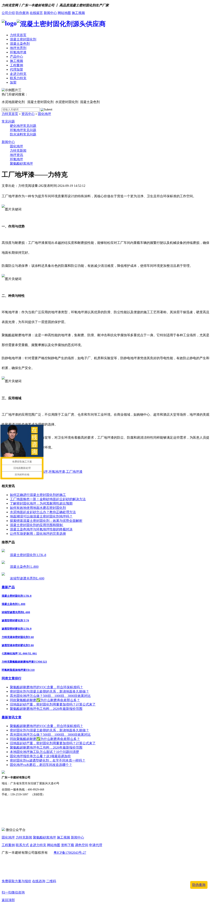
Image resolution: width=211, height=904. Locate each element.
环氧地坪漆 (18, 52)
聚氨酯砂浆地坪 (21, 163)
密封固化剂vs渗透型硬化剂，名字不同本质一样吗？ (47, 760)
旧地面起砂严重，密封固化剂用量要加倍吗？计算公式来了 (53, 704)
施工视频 (78, 13)
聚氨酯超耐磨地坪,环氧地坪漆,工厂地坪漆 (51, 471)
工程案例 (16, 65)
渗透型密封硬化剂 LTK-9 (17, 628)
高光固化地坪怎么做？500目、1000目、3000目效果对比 (50, 696)
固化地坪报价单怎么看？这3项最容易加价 (40, 756)
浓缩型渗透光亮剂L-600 (27, 578)
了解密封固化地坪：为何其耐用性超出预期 (41, 503)
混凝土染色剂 (20, 43)
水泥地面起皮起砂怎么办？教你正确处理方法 (43, 512)
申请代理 (95, 845)
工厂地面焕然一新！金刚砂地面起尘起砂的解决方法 (48, 499)
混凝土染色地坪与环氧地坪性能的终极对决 (41, 529)
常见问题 (8, 121)
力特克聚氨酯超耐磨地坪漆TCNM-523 (24, 661)
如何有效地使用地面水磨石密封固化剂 (38, 507)
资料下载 (67, 845)
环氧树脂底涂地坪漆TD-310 (18, 669)
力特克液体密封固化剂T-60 (18, 637)
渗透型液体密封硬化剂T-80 (18, 645)
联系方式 (22, 845)
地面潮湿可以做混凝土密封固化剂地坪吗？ (41, 516)
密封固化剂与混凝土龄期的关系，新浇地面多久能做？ (49, 691)
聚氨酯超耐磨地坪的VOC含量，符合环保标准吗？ (46, 687)
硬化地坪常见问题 (23, 125)
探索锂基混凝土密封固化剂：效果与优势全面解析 (46, 520)
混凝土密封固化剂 (23, 39)
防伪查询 (22, 13)
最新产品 (8, 587)
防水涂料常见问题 (23, 134)
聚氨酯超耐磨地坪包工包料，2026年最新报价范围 (46, 708)
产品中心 (16, 56)
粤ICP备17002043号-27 (70, 852)
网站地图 (64, 13)
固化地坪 (44, 114)
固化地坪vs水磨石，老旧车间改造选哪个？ (41, 764)
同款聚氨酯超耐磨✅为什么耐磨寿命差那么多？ (45, 700)
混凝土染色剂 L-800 (24, 566)
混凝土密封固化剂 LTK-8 (28, 555)
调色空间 (81, 845)
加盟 (13, 82)
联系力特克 (18, 78)
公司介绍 (8, 13)
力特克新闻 (18, 150)
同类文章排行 (11, 678)
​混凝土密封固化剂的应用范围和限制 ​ (36, 525)
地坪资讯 (16, 155)
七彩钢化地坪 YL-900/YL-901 (19, 653)
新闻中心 (50, 13)
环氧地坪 (16, 159)
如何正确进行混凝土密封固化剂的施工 (38, 495)
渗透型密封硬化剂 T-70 (15, 620)
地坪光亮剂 (18, 48)
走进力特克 (18, 74)
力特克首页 (18, 35)
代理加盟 (16, 69)
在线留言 (36, 13)
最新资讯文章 (11, 717)
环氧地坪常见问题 (23, 130)
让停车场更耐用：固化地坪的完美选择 (38, 533)
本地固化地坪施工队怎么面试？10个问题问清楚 (44, 752)
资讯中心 (28, 114)
